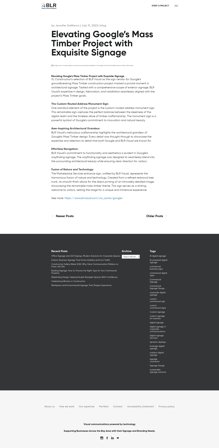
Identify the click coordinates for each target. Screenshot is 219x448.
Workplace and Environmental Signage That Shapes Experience (81, 285)
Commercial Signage (155, 280)
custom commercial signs (158, 306)
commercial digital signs (158, 274)
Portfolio (104, 406)
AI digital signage (158, 256)
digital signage (157, 322)
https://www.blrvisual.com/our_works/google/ (94, 198)
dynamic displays (158, 342)
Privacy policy (167, 406)
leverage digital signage (157, 347)
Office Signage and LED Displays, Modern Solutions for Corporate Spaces (85, 256)
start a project (160, 5)
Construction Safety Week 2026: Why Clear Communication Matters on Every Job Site (84, 265)
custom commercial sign (157, 300)
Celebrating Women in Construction (68, 281)
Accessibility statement (140, 406)
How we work (66, 406)
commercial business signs (156, 267)
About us (49, 406)
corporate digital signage (158, 293)
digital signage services (157, 336)
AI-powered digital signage (158, 261)
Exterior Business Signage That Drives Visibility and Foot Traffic (80, 260)
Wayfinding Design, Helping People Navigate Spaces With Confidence (84, 277)
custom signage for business (157, 317)
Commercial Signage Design (157, 287)
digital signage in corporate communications (158, 329)
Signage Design (157, 365)
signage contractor (155, 360)
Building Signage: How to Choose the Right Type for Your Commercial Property (84, 271)
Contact (118, 406)
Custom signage (157, 312)
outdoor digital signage (157, 353)
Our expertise (87, 406)
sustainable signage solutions (158, 370)
